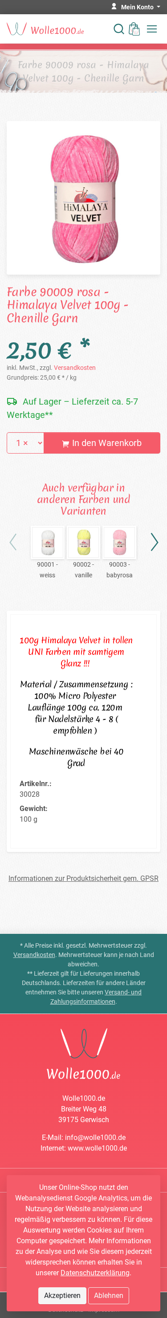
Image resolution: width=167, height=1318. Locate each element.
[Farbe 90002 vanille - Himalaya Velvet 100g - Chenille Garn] (84, 543)
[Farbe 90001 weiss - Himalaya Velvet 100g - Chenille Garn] (48, 543)
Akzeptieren (62, 1295)
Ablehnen (108, 1295)
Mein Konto (138, 7)
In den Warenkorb (106, 443)
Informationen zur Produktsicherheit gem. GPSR (83, 878)
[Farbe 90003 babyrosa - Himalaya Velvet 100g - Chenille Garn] (119, 543)
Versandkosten (75, 367)
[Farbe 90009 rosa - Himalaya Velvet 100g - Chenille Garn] (83, 197)
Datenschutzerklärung (95, 1273)
